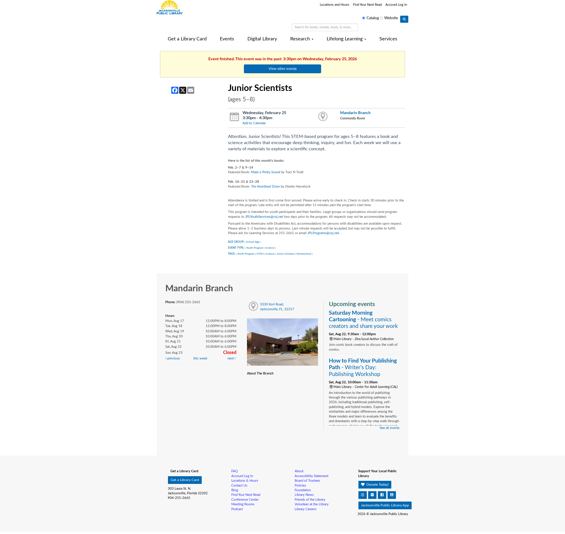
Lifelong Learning (345, 38)
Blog (234, 490)
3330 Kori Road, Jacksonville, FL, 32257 (277, 307)
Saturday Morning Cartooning (363, 319)
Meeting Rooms (242, 504)
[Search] (404, 19)
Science (269, 247)
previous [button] (173, 358)
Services (388, 38)
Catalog (373, 18)
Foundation (303, 490)
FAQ (234, 471)
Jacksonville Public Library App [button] (385, 505)
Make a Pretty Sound (265, 172)
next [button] (231, 358)
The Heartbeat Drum (265, 186)
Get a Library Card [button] (185, 480)
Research (300, 38)
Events (227, 38)
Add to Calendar (254, 123)
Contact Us (239, 485)
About (299, 471)
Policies (300, 485)
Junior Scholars (285, 253)
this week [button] (200, 358)
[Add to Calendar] (234, 116)
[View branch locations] (323, 116)
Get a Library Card (187, 38)
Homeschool (303, 253)
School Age (252, 242)
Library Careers (305, 509)
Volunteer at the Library (312, 504)
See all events (390, 428)
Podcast (237, 509)
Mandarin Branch (355, 113)
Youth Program (254, 247)
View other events (283, 69)
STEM (260, 253)
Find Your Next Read (367, 4)
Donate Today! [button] (377, 484)
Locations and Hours (334, 4)
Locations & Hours (244, 480)
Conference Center (245, 499)
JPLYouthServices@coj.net (264, 216)
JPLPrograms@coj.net (323, 233)
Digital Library (262, 38)
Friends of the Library (310, 499)
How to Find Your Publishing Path (363, 367)
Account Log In (396, 4)
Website (391, 18)
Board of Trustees (307, 480)
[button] (362, 495)
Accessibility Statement (311, 476)
